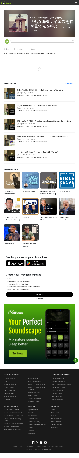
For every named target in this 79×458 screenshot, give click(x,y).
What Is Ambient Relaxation (12, 429)
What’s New (31, 413)
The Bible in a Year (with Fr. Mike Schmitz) (12, 219)
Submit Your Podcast (58, 387)
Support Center (33, 409)
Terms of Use (41, 446)
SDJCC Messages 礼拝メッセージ (46, 17)
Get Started (39, 294)
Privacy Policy (17, 446)
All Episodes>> (70, 83)
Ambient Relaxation (58, 399)
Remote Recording (10, 396)
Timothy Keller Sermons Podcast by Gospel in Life (66, 219)
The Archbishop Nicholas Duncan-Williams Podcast (10, 192)
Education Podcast (34, 401)
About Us (54, 409)
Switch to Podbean (58, 390)
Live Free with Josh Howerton (29, 245)
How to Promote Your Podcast (13, 416)
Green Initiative (56, 421)
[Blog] (41, 442)
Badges (30, 427)
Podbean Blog (55, 413)
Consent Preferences (56, 446)
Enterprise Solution (10, 384)
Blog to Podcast (33, 395)
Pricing (6, 381)
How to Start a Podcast (11, 409)
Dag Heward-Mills (28, 191)
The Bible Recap (64, 191)
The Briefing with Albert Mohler (48, 219)
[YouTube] (45, 442)
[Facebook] (33, 442)
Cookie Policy (29, 446)
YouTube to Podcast (34, 398)
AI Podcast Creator (34, 392)
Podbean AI (7, 399)
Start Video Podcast (34, 381)
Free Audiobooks (57, 396)
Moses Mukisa (9, 244)
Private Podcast (9, 387)
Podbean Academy (34, 421)
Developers (31, 433)
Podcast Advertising (58, 378)
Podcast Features (9, 378)
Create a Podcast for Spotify (37, 384)
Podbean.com (46, 449)
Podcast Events (33, 419)
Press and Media (56, 419)
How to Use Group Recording (13, 423)
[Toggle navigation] (76, 3)
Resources (31, 431)
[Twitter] (37, 442)
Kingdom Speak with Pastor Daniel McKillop (48, 192)
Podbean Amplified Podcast (36, 424)
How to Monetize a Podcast (13, 413)
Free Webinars (32, 416)
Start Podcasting (33, 378)
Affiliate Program (56, 424)
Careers (54, 416)
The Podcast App (9, 390)
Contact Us (55, 427)
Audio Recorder (9, 393)
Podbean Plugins (57, 393)
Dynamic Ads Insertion (59, 381)
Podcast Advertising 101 (11, 426)
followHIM (25, 217)
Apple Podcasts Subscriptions (61, 384)
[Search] (71, 2)
